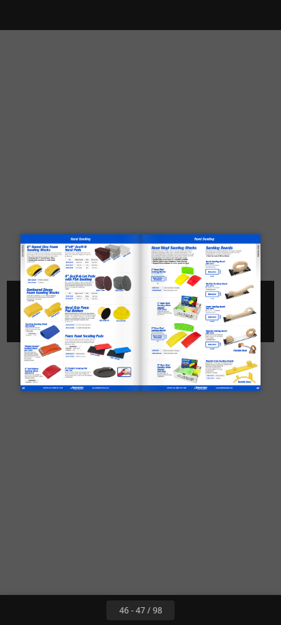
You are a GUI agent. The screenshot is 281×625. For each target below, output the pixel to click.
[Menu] (19, 15)
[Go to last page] (220, 610)
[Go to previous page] (91, 610)
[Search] (49, 15)
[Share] (232, 15)
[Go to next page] (190, 610)
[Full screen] (262, 15)
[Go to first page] (61, 610)
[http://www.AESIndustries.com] (64, 388)
